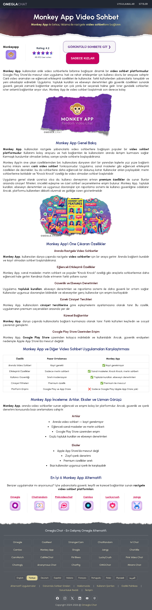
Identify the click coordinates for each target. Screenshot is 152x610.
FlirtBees (76, 557)
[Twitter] (72, 598)
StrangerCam (76, 542)
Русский (120, 578)
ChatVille (134, 549)
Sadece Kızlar (82, 58)
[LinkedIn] (80, 598)
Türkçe (32, 578)
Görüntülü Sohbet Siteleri (56, 586)
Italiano (69, 578)
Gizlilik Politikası (129, 586)
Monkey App (46, 549)
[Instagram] (65, 598)
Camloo (17, 549)
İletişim (89, 590)
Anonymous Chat (46, 564)
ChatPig (76, 564)
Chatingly (17, 564)
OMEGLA (15, 4)
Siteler (143, 4)
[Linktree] (95, 598)
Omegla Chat (89, 604)
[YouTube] (87, 598)
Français (82, 578)
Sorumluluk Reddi (68, 590)
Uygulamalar (126, 4)
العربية (132, 578)
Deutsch (45, 578)
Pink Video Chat (134, 557)
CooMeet (47, 542)
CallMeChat (46, 557)
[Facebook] (57, 598)
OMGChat (105, 564)
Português (96, 578)
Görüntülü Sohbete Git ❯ (89, 46)
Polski (108, 578)
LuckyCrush (105, 557)
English (20, 578)
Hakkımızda (83, 586)
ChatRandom (105, 542)
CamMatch (17, 557)
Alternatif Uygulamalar (23, 586)
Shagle (76, 549)
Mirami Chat (134, 564)
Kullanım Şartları (105, 586)
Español (57, 578)
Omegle (17, 542)
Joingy (105, 549)
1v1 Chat (134, 542)
